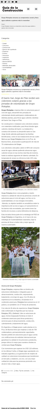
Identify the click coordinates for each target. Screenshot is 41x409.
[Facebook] (2, 2)
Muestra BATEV (7, 61)
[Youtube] (12, 2)
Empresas (5, 51)
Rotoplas (21, 302)
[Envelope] (16, 2)
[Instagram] (9, 2)
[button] (28, 9)
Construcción (6, 47)
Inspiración (5, 57)
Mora (17, 371)
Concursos (5, 45)
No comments (25, 371)
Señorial (16, 313)
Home (2, 24)
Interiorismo (5, 59)
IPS (10, 313)
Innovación (5, 55)
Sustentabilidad (6, 67)
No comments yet (7, 381)
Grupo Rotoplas (7, 110)
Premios (4, 63)
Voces (4, 69)
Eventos (4, 53)
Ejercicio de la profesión (9, 49)
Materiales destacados (9, 65)
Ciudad (4, 43)
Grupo (19, 144)
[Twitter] (5, 2)
